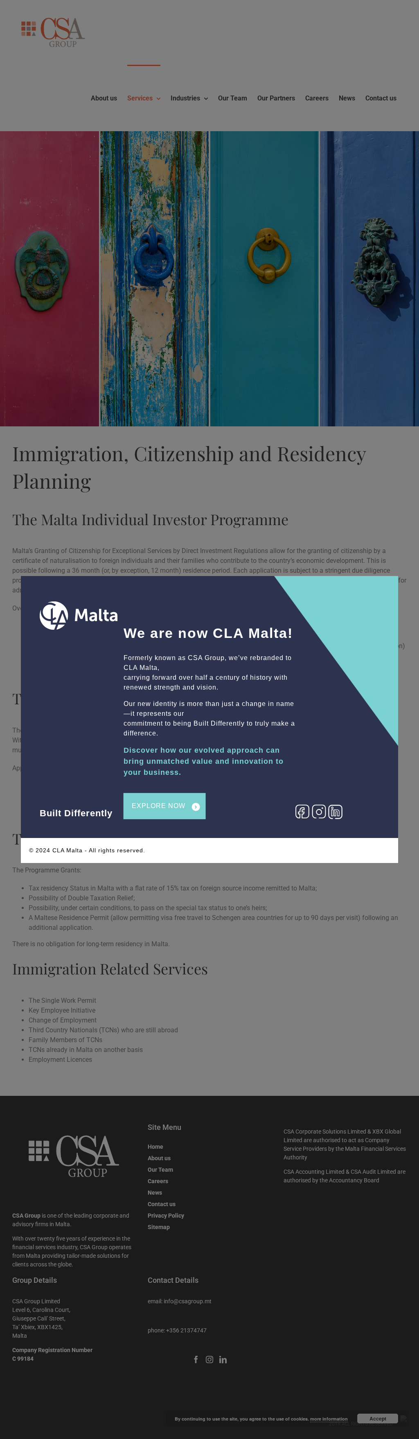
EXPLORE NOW (165, 806)
